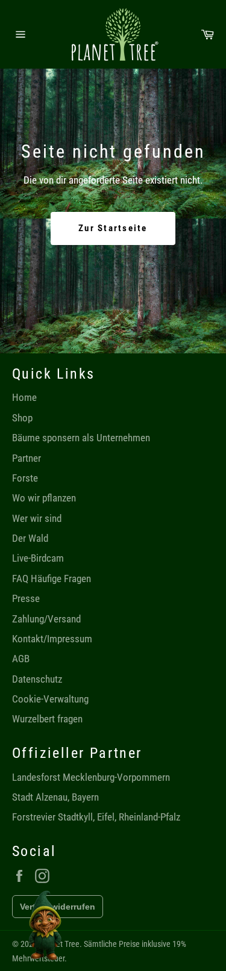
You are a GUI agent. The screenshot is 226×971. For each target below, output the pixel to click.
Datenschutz (37, 679)
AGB (21, 659)
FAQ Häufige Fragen (51, 578)
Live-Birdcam (38, 558)
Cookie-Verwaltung (50, 699)
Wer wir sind (36, 518)
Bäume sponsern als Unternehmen (81, 438)
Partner (26, 458)
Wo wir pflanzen (44, 498)
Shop (22, 418)
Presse (26, 598)
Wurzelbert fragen (47, 719)
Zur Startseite (113, 228)
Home (24, 397)
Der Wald (30, 538)
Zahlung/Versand (46, 619)
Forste (25, 478)
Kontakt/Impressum (52, 639)
